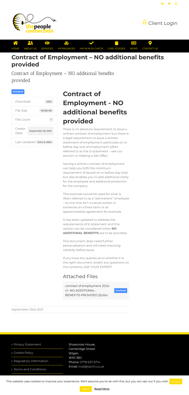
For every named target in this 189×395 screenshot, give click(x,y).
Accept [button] (176, 381)
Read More (101, 389)
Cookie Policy (23, 352)
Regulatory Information (31, 361)
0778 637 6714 (90, 362)
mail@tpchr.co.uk (91, 366)
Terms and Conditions (30, 369)
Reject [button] (86, 388)
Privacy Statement (27, 344)
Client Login (162, 23)
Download (18, 91)
